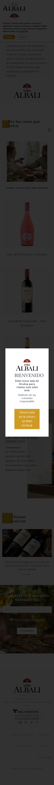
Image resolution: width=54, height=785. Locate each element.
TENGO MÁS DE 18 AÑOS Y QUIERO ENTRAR (27, 419)
